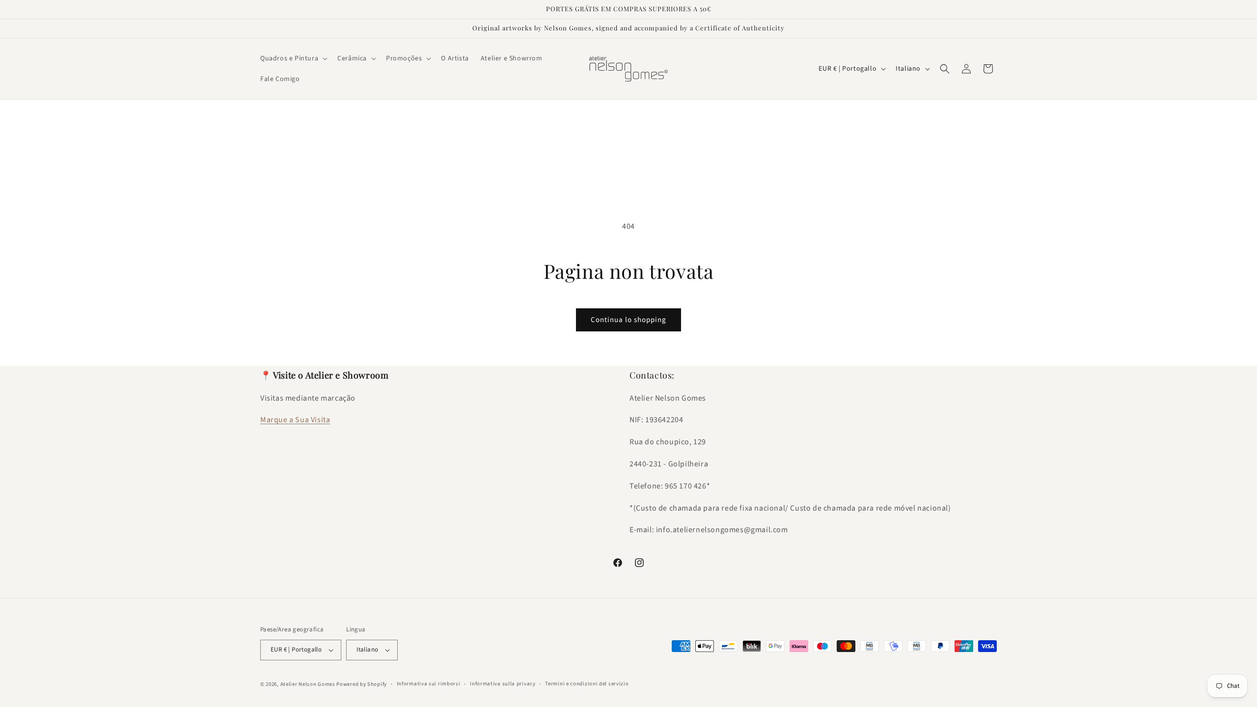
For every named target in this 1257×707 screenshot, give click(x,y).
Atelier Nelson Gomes (307, 684)
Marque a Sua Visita (295, 419)
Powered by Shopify (361, 684)
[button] (292, 58)
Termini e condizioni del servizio (586, 683)
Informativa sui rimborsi (429, 683)
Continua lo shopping (628, 320)
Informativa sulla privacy (503, 683)
